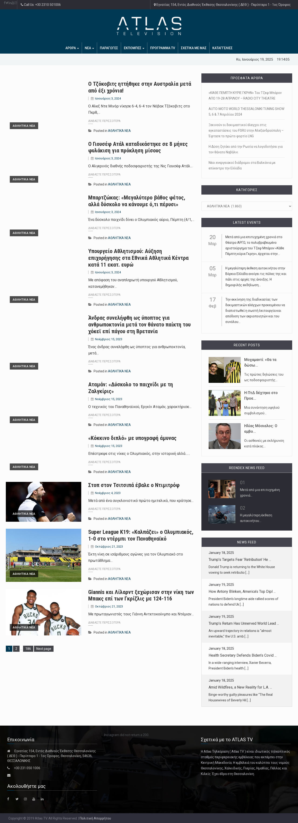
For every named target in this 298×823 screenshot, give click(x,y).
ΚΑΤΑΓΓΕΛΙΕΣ (222, 48)
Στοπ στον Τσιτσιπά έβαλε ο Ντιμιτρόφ (133, 485)
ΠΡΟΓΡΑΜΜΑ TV (162, 48)
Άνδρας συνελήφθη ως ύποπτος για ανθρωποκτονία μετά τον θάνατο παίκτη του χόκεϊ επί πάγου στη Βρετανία (139, 325)
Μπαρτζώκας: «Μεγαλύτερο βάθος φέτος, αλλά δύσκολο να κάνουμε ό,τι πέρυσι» (136, 201)
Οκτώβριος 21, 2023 (109, 546)
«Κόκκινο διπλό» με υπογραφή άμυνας (132, 438)
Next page (43, 649)
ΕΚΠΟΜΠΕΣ (133, 48)
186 (29, 649)
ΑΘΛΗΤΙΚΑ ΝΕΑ (24, 125)
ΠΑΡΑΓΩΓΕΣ (109, 48)
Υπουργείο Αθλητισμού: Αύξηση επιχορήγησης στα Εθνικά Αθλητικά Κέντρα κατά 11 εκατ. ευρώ (138, 258)
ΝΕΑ (88, 48)
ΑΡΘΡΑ (71, 48)
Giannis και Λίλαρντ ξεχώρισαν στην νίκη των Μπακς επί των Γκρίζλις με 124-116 (141, 595)
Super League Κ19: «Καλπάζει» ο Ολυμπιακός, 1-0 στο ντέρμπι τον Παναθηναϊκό (140, 535)
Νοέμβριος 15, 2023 (108, 339)
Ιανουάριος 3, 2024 (108, 98)
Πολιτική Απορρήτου (95, 818)
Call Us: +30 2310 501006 (42, 5)
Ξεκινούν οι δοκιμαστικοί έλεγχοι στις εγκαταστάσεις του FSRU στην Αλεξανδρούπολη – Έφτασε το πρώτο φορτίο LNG (246, 130)
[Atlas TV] (149, 25)
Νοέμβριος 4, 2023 (108, 493)
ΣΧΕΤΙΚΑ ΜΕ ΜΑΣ (194, 48)
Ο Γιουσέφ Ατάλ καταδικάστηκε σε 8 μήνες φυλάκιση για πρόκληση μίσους (138, 147)
